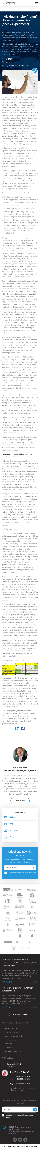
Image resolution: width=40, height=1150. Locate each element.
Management (10, 62)
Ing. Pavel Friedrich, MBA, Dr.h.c (17, 65)
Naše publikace (10, 1040)
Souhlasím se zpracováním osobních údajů (22, 874)
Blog (11, 824)
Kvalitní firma (9, 1047)
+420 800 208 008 (23, 1079)
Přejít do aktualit (20, 1014)
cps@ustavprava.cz (23, 1084)
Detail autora (20, 801)
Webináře (8, 1044)
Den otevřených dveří (12, 1032)
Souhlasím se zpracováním (20, 1116)
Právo (12, 837)
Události (13, 817)
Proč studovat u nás (12, 1028)
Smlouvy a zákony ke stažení (15, 1051)
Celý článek (7, 982)
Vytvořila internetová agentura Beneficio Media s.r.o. (21, 1132)
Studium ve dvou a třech (13, 1036)
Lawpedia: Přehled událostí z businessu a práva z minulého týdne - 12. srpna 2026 (20, 962)
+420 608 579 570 (23, 1076)
